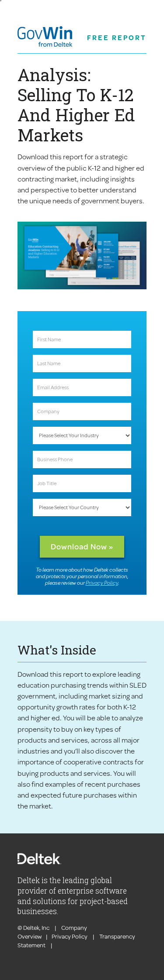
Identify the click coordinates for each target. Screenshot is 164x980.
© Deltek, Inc (33, 927)
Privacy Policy (102, 582)
